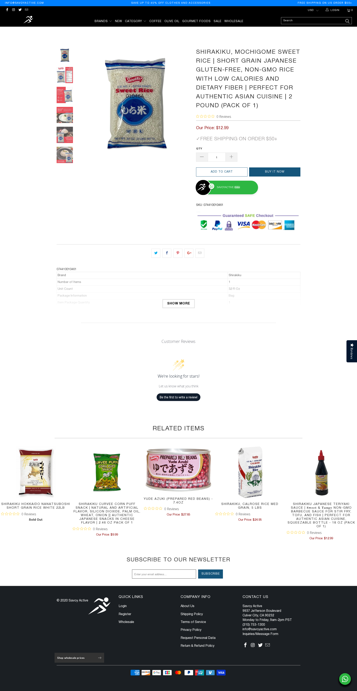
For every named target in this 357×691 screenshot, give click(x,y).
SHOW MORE (178, 303)
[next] (186, 103)
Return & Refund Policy (197, 645)
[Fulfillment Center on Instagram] (13, 10)
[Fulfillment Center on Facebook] (7, 10)
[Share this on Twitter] (155, 253)
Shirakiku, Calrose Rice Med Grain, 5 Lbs (250, 472)
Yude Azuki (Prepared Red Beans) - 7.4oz (178, 469)
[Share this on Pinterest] (177, 253)
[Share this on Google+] (188, 253)
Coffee (155, 21)
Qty (199, 149)
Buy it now (274, 172)
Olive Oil (171, 21)
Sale (217, 21)
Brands (102, 21)
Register (125, 614)
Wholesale (233, 21)
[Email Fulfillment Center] (26, 10)
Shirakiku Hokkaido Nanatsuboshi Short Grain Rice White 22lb (35, 472)
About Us (187, 606)
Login (123, 606)
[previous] (85, 103)
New (118, 21)
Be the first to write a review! (178, 397)
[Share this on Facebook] (166, 253)
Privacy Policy (191, 630)
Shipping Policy (192, 614)
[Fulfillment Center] (28, 20)
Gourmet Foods (196, 21)
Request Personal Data (198, 638)
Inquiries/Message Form (260, 634)
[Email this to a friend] (199, 253)
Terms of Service (193, 622)
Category (134, 21)
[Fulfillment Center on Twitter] (20, 10)
